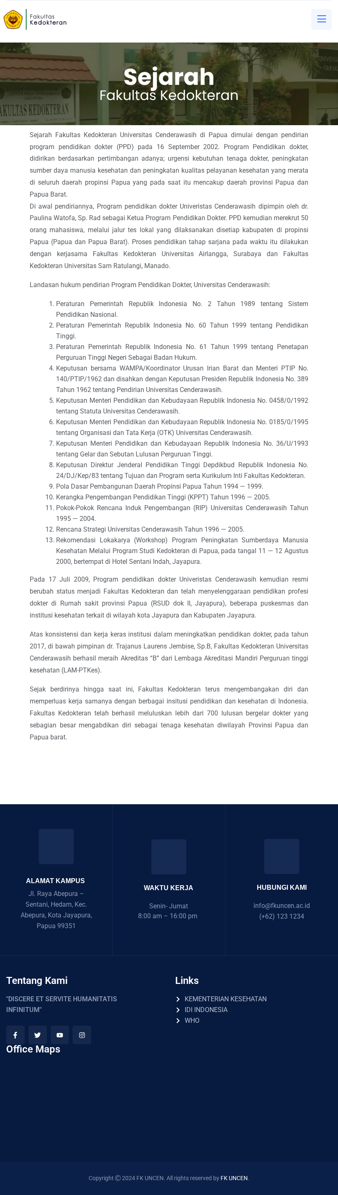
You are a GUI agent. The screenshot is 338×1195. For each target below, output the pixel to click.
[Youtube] (60, 1035)
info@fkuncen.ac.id (282, 906)
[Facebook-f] (15, 1035)
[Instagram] (82, 1035)
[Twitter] (37, 1035)
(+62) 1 (269, 916)
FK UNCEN (234, 1178)
